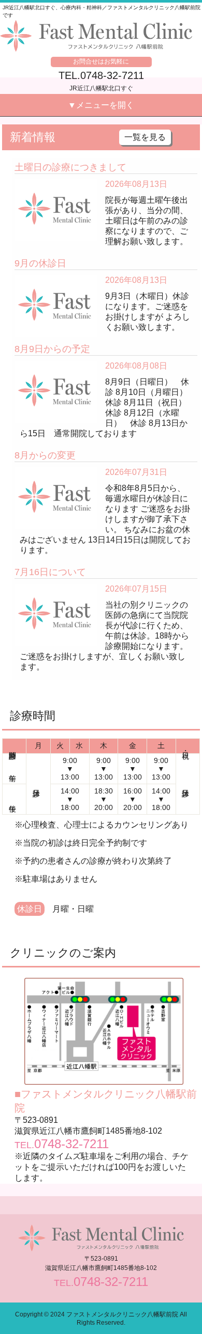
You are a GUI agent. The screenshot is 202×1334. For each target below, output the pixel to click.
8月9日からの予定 (52, 349)
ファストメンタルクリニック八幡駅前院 (122, 1314)
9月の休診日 (40, 263)
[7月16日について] (56, 588)
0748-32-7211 (71, 1144)
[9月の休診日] (56, 279)
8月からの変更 (45, 455)
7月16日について (50, 572)
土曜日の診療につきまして (70, 167)
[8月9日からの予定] (56, 365)
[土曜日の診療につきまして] (56, 183)
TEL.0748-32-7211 (101, 75)
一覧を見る (145, 137)
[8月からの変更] (56, 471)
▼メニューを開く (101, 105)
